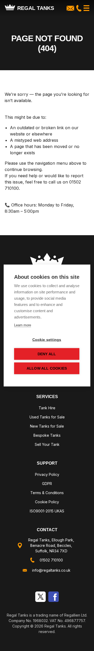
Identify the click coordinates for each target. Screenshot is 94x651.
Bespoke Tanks (47, 435)
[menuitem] (47, 408)
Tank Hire (47, 408)
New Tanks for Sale (47, 426)
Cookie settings (46, 340)
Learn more (22, 325)
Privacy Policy (47, 474)
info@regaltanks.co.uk (51, 570)
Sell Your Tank (47, 444)
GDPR (47, 483)
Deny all (47, 354)
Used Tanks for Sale (47, 417)
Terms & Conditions (47, 492)
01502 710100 (51, 560)
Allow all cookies (47, 368)
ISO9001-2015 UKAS (47, 511)
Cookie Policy (47, 502)
